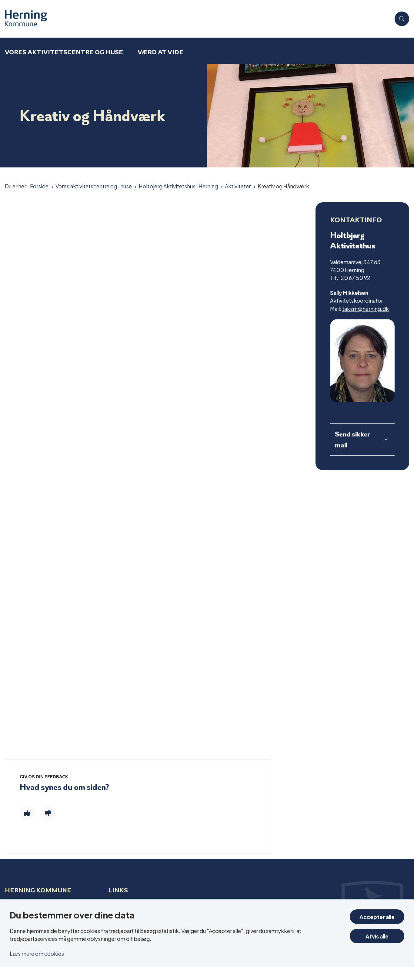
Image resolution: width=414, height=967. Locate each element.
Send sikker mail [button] (352, 440)
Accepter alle (377, 916)
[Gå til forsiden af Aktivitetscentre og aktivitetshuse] (195, 19)
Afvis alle (377, 936)
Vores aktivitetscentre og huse (64, 52)
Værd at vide (160, 52)
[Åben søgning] (402, 19)
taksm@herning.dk (365, 308)
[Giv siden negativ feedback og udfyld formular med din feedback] (48, 813)
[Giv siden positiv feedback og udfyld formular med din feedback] (27, 813)
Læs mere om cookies (37, 953)
